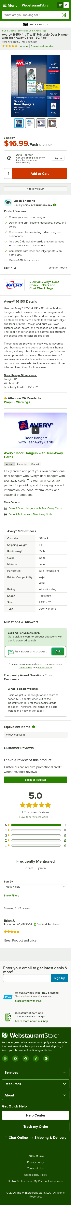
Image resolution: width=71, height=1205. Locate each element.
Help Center (35, 1115)
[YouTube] (15, 1058)
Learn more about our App (31, 1021)
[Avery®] (14, 285)
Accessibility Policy (35, 1175)
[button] (19, 123)
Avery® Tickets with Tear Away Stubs (30, 514)
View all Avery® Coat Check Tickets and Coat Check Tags (44, 285)
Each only (9, 137)
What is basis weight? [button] (23, 689)
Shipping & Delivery (50, 1138)
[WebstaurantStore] (35, 1035)
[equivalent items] (33, 727)
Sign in (58, 158)
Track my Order (35, 1127)
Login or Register (35, 779)
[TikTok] (36, 1058)
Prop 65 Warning (16, 402)
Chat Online (18, 1138)
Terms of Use (25, 667)
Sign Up (59, 978)
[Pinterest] (46, 1058)
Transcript (22, 464)
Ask (58, 651)
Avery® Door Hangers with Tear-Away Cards (35, 508)
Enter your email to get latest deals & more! (35, 970)
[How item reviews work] (50, 817)
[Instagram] (5, 1058)
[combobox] (35, 15)
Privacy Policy (44, 667)
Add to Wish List (35, 188)
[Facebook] (25, 1058)
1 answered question (42, 46)
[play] (35, 430)
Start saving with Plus (28, 1000)
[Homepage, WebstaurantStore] (35, 5)
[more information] (54, 205)
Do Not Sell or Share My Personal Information (35, 1181)
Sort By (8, 881)
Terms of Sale (35, 1156)
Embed (35, 464)
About (9, 464)
